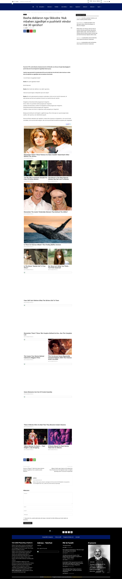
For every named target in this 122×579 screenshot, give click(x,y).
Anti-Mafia (65, 559)
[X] (107, 1)
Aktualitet (65, 552)
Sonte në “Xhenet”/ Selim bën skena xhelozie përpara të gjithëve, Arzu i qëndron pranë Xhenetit (33, 470)
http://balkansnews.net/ (37, 480)
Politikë (28, 12)
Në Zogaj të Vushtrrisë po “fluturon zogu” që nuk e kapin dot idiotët (73, 550)
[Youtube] (109, 1)
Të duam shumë (67, 545)
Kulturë (64, 547)
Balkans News (92, 571)
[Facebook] (104, 1)
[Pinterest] (31, 31)
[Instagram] (106, 1)
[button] (37, 6)
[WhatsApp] (34, 31)
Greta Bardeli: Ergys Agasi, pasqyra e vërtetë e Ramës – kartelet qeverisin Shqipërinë (72, 570)
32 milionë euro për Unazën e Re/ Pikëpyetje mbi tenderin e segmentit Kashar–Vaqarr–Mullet (72, 556)
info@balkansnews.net (77, 577)
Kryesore (92, 560)
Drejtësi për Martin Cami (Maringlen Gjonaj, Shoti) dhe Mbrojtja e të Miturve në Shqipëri (86, 24)
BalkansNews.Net (48, 577)
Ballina (24, 12)
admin (26, 27)
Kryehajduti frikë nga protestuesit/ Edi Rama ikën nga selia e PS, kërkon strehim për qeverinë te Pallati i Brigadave (73, 563)
